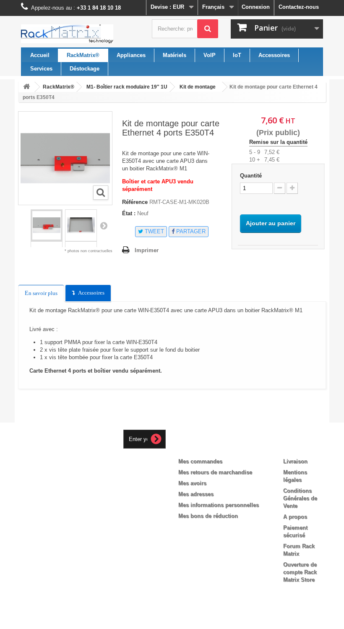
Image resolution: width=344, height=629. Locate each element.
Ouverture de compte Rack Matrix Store (300, 572)
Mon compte (202, 448)
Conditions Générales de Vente (300, 498)
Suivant (103, 225)
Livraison (295, 461)
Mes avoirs (192, 483)
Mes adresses (196, 494)
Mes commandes (200, 461)
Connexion (256, 7)
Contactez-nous (299, 7)
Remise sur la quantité (278, 142)
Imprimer (147, 250)
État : (129, 213)
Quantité (251, 175)
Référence (135, 202)
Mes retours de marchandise (215, 472)
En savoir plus (41, 293)
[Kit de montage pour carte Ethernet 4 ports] (46, 225)
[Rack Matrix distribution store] (67, 33)
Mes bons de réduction (208, 516)
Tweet (153, 231)
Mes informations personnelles (218, 505)
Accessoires (91, 293)
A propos (295, 517)
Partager (190, 231)
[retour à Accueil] (26, 87)
